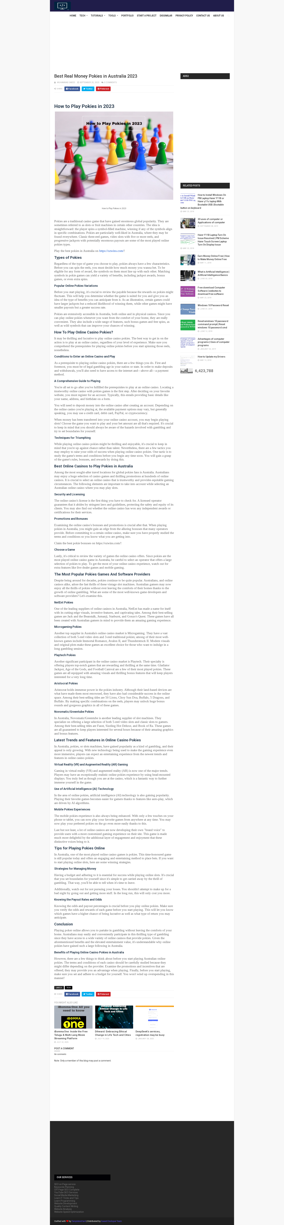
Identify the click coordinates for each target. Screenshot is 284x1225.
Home (73, 15)
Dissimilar (166, 15)
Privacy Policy (184, 15)
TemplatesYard (79, 1221)
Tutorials (97, 15)
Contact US (203, 15)
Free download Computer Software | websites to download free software (211, 290)
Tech (82, 15)
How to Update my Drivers (211, 356)
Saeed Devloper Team (111, 1221)
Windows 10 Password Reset (213, 305)
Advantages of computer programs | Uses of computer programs (214, 342)
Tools (112, 15)
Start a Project (146, 15)
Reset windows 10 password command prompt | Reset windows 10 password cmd (213, 324)
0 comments (110, 82)
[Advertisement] (142, 47)
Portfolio (127, 15)
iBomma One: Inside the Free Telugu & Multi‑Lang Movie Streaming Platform (71, 1035)
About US (218, 15)
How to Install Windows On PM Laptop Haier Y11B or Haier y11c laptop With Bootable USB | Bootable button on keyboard (203, 201)
